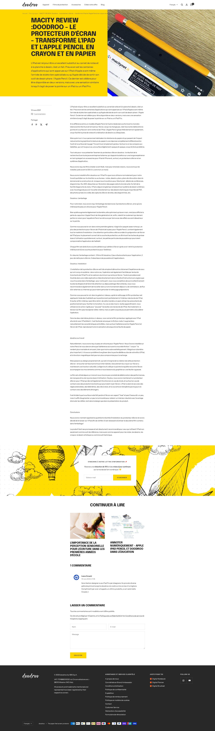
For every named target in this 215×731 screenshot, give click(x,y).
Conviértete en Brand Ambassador (118, 682)
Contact (108, 704)
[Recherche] (182, 5)
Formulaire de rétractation (115, 714)
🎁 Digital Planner (157, 682)
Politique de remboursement (116, 697)
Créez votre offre (90, 5)
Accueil (24, 13)
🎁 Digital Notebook (158, 679)
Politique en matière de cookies (117, 700)
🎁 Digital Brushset (157, 686)
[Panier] (191, 5)
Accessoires (76, 5)
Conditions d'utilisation (114, 686)
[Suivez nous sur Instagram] (183, 680)
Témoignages (33, 13)
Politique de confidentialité (110, 616)
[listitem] (32, 124)
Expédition (109, 693)
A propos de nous (112, 679)
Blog (102, 5)
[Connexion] (187, 5)
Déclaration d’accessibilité (115, 711)
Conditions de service (133, 616)
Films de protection (60, 5)
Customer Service (112, 707)
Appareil (46, 5)
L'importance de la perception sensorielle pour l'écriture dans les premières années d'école (87, 549)
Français (172, 5)
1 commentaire (39, 114)
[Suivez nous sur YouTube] (189, 680)
